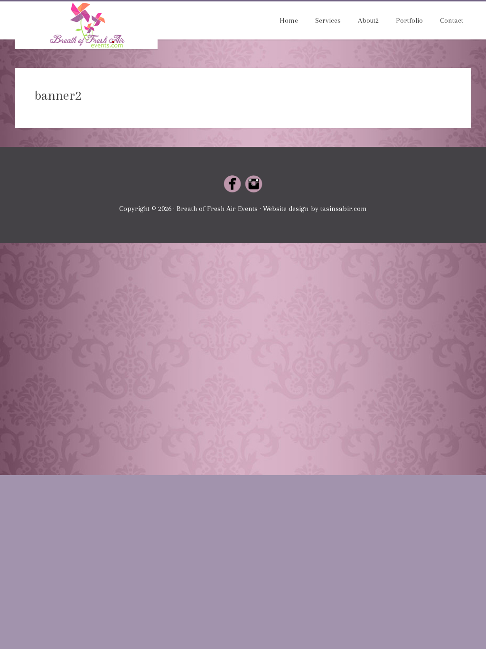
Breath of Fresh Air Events (86, 25)
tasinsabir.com (343, 208)
